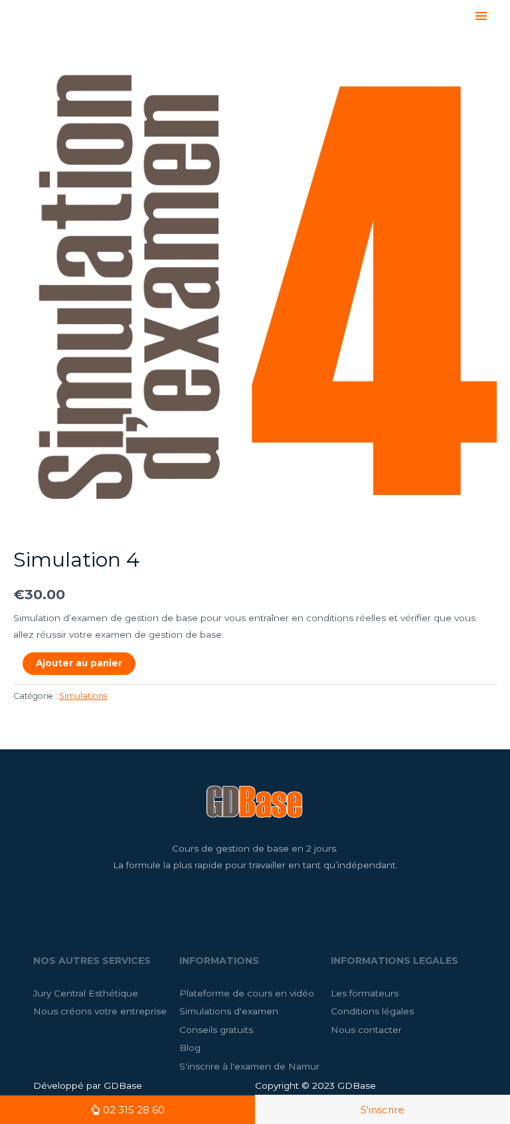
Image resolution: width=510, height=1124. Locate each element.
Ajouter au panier (79, 663)
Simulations (83, 696)
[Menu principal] (481, 16)
